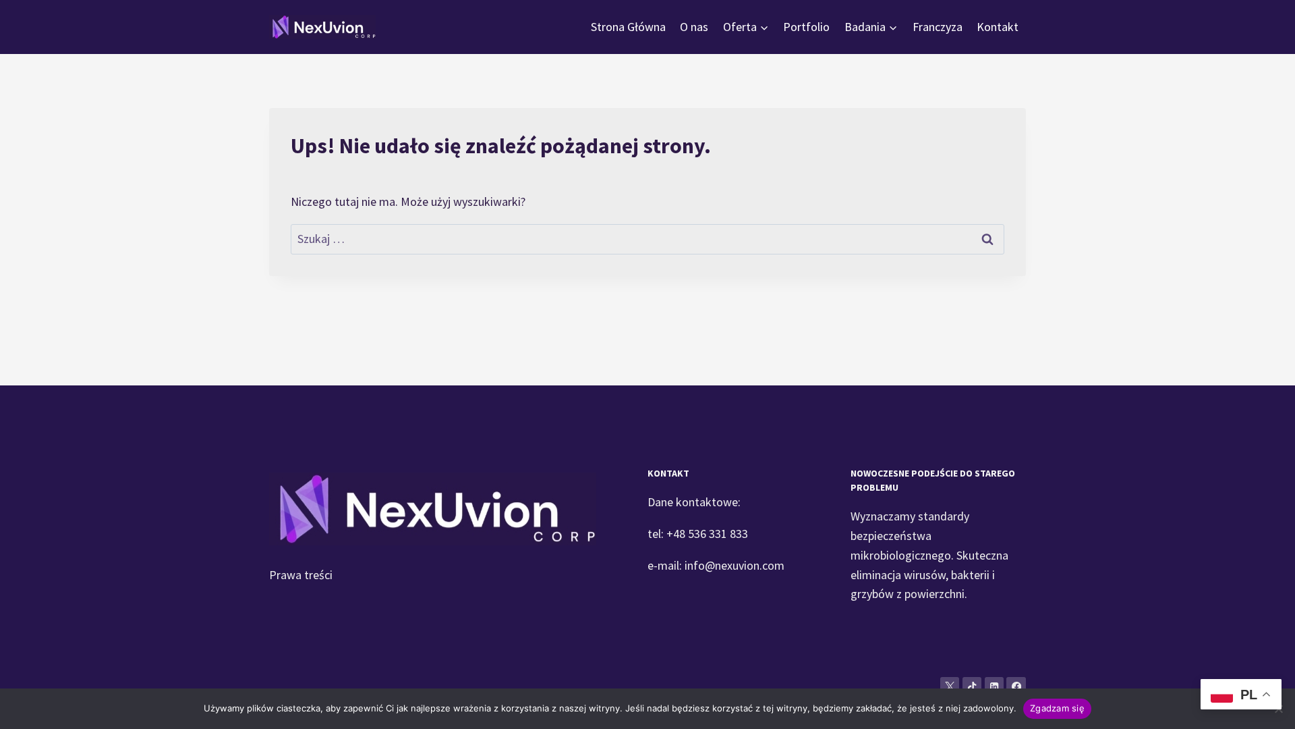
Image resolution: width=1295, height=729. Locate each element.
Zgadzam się (1057, 708)
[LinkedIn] (994, 687)
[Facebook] (1016, 687)
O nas (694, 26)
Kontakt (997, 26)
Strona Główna (628, 26)
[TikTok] (972, 687)
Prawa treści (301, 575)
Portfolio (806, 26)
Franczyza (937, 26)
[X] (950, 687)
